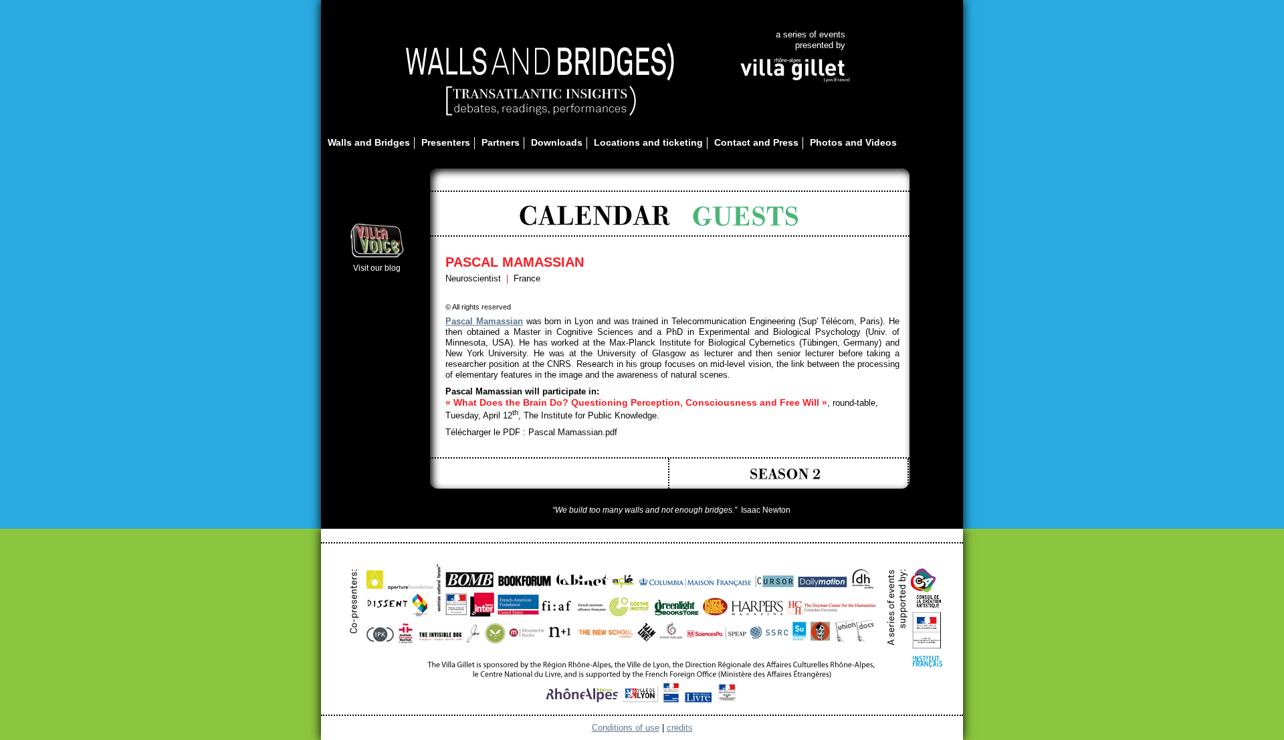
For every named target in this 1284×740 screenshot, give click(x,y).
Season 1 (554, 474)
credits (680, 728)
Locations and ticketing (648, 142)
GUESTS (746, 216)
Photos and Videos (853, 142)
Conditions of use (625, 728)
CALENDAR (594, 216)
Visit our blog (377, 268)
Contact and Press (756, 142)
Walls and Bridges (369, 142)
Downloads (556, 142)
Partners (500, 142)
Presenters (445, 142)
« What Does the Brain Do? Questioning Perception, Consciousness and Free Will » (636, 402)
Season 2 (793, 474)
